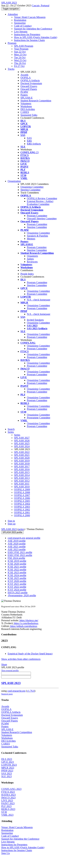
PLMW (24, 92)
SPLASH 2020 (22, 458)
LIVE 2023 (7, 800)
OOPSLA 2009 (22, 489)
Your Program (21, 48)
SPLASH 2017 (22, 466)
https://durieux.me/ (28, 620)
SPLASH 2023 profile (12, 532)
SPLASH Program (23, 46)
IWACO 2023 (8, 797)
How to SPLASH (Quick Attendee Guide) (35, 37)
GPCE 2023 (7, 762)
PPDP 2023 (7, 770)
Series (17, 435)
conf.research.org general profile (24, 538)
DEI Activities (27, 109)
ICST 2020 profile (17, 581)
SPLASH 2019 (22, 460)
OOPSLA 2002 (22, 509)
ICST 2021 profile (17, 584)
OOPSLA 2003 (22, 506)
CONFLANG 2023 (11, 789)
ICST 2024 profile (17, 589)
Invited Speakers (35, 319)
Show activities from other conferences (20, 659)
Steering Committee (30, 189)
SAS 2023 (6, 773)
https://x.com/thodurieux (25, 623)
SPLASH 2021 (22, 455)
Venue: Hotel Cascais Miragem (29, 17)
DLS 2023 (6, 759)
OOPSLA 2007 (22, 495)
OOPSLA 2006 (22, 498)
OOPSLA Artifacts (30, 80)
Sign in (11, 520)
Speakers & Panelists (37, 235)
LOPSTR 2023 (9, 764)
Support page (7, 694)
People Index (27, 273)
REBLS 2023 (8, 809)
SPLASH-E (26, 97)
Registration (20, 20)
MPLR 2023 (7, 767)
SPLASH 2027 (22, 437)
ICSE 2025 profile (17, 578)
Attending (13, 14)
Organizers (32, 256)
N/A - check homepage (38, 299)
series (21, 529)
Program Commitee (37, 247)
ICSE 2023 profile (17, 572)
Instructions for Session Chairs (29, 40)
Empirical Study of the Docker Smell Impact (30, 653)
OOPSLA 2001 (22, 512)
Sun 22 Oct (20, 51)
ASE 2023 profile (17, 549)
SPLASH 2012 (22, 481)
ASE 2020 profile (17, 543)
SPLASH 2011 (21, 483)
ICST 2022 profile (17, 586)
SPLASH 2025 (22, 443)
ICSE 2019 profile (17, 561)
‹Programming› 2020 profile (22, 595)
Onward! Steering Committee (42, 218)
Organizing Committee (32, 187)
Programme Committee (38, 417)
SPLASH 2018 (22, 463)
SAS (29, 138)
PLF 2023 (6, 806)
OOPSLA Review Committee (42, 198)
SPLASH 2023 (9, 529)
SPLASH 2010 (22, 486)
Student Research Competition (35, 100)
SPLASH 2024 (22, 446)
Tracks (11, 69)
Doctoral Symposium (31, 83)
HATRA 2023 (8, 794)
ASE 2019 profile (17, 540)
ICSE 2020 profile (17, 563)
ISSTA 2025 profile (18, 592)
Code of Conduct (23, 25)
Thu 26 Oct (20, 63)
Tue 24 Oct (19, 57)
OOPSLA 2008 (22, 492)
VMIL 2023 (7, 814)
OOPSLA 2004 (22, 504)
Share (4, 664)
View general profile (10, 670)
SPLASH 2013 (22, 478)
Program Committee (37, 215)
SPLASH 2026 (22, 440)
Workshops (26, 106)
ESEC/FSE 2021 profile (20, 552)
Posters (24, 94)
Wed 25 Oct (20, 60)
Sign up (12, 523)
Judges (30, 258)
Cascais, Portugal (40, 5)
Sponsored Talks (28, 115)
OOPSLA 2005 (22, 501)
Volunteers (25, 103)
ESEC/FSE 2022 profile (20, 555)
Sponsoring (20, 23)
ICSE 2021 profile (17, 566)
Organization (14, 181)
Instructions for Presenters (27, 34)
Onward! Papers (28, 89)
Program (12, 43)
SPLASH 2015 (22, 472)
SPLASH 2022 (22, 452)
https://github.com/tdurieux (23, 626)
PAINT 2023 (8, 803)
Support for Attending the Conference (33, 28)
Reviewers (32, 261)
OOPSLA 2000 (22, 515)
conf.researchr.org (16, 690)
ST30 (4, 812)
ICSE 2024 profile (17, 575)
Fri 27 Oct (19, 66)
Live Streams (20, 31)
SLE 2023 (6, 776)
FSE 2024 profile (16, 558)
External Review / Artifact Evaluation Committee (40, 202)
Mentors (31, 238)
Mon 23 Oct (20, 54)
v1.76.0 (31, 690)
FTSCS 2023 (8, 791)
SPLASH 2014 (22, 475)
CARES (24, 112)
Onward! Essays (28, 86)
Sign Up (5, 853)
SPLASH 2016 (22, 469)
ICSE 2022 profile (17, 569)
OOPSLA (25, 77)
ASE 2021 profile (17, 546)
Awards (24, 74)
